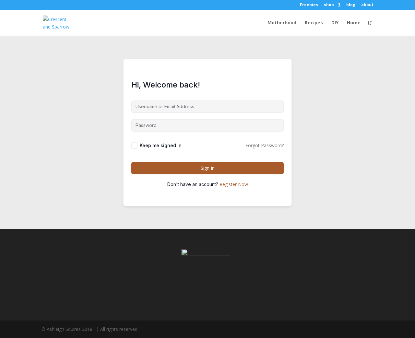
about (367, 5)
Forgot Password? (264, 145)
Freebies (309, 5)
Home (354, 23)
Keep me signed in (161, 145)
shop (329, 5)
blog (350, 5)
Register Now (233, 184)
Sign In (208, 168)
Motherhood (281, 23)
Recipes (314, 23)
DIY (334, 23)
